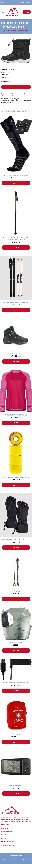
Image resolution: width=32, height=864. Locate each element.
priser (27, 12)
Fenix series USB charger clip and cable (16, 683)
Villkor (14, 859)
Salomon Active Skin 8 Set (16, 642)
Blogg (4, 838)
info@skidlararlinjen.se (25, 2)
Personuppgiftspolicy (24, 859)
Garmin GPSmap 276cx (16, 786)
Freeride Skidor (17, 69)
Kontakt (9, 859)
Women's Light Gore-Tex (16, 354)
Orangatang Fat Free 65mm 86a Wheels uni (16, 477)
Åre (4, 2)
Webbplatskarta (16, 861)
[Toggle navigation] (3, 11)
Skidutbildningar (7, 832)
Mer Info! (16, 87)
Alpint (10, 69)
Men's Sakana (16, 591)
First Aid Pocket (16, 734)
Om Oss (5, 835)
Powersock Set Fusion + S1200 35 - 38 (16, 175)
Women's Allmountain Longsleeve (16, 415)
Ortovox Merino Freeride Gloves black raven (16, 540)
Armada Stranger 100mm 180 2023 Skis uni (16, 302)
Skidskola (5, 828)
